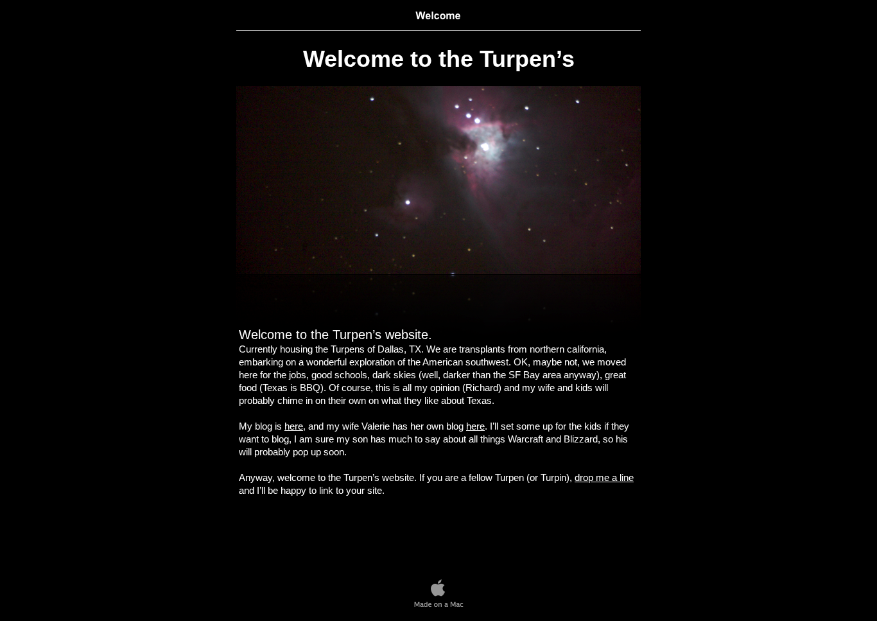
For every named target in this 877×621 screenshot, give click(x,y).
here (293, 426)
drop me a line (604, 477)
